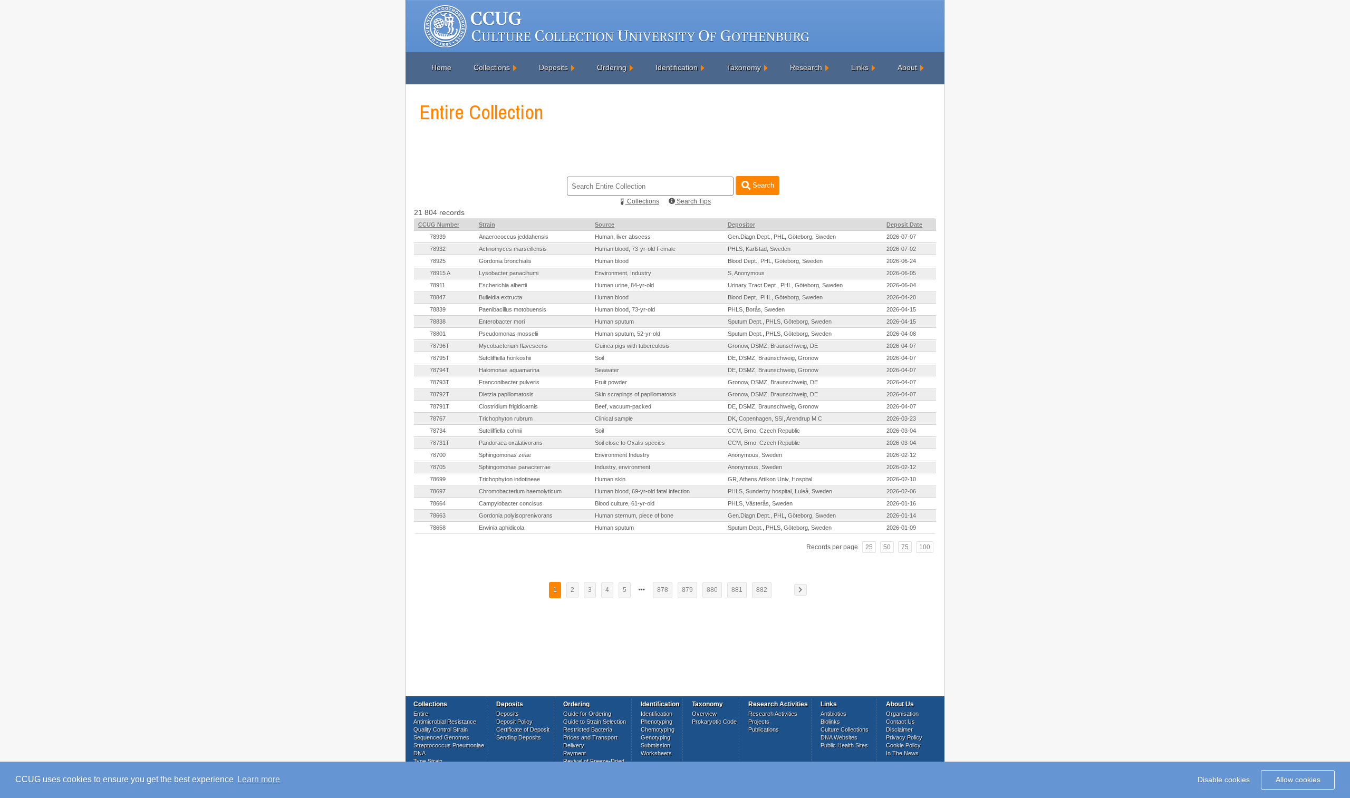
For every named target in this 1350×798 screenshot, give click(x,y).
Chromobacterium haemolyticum (520, 491)
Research (806, 67)
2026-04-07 (901, 346)
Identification (676, 67)
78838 (438, 321)
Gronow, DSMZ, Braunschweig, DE (773, 346)
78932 (438, 249)
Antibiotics (833, 714)
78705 (438, 467)
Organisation (902, 714)
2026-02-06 (901, 491)
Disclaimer (899, 729)
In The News (902, 753)
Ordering (611, 67)
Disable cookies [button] (1224, 779)
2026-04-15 (901, 309)
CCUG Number (438, 224)
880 (712, 589)
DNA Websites (839, 737)
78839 (438, 309)
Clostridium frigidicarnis (508, 406)
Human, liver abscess (623, 236)
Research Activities (772, 714)
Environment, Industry (623, 273)
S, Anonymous (746, 273)
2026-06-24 (901, 261)
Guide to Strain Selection (594, 721)
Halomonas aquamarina (509, 370)
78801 (438, 333)
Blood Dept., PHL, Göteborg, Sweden (775, 261)
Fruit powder (611, 382)
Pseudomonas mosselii (508, 333)
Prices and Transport (590, 737)
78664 (438, 503)
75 (905, 547)
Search (762, 185)
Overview (704, 714)
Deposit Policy (514, 721)
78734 (438, 430)
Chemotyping (657, 729)
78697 (438, 491)
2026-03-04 (901, 430)
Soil (599, 358)
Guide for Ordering (587, 714)
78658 (438, 527)
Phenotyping (656, 721)
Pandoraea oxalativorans (511, 443)
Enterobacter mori (502, 321)
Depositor (741, 224)
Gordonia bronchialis (505, 261)
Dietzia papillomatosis (506, 394)
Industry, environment (622, 467)
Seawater (607, 370)
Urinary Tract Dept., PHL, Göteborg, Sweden (785, 285)
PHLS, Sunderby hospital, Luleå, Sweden (780, 491)
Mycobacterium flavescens (513, 346)
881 (736, 589)
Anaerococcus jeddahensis (513, 236)
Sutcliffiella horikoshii (505, 358)
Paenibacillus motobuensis (512, 309)
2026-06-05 (901, 273)
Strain (487, 224)
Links (860, 67)
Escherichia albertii (503, 285)
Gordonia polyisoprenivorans (516, 515)
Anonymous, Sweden (755, 455)
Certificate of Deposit (522, 729)
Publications (763, 729)
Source (604, 224)
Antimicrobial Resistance (444, 721)
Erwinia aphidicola (501, 527)
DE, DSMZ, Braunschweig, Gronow (773, 358)
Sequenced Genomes (441, 737)
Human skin (610, 479)
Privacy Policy (904, 737)
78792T (439, 394)
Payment (574, 753)
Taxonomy (744, 67)
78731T (439, 443)
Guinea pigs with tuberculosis (632, 346)
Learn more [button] (258, 779)
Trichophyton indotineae (509, 479)
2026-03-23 (901, 418)
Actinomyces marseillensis (513, 249)
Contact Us (900, 721)
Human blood (612, 261)
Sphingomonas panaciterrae (515, 467)
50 (887, 547)
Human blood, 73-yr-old (625, 309)
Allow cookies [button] (1298, 779)
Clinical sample (614, 418)
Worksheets (656, 753)
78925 (438, 261)
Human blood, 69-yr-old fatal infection (642, 491)
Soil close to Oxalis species (630, 443)
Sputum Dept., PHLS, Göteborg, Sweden (780, 321)
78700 (438, 455)
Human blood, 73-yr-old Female (635, 249)
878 (662, 589)
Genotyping (655, 737)
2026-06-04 (901, 285)
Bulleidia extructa (500, 297)
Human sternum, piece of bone (634, 515)
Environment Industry (622, 455)
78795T (439, 358)
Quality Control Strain (440, 729)
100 (924, 547)
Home (441, 67)
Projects (758, 721)
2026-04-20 (901, 297)
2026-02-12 (901, 455)
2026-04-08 (901, 333)
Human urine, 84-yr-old (624, 285)
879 (687, 589)
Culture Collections (845, 729)
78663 (438, 515)
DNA (419, 753)
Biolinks (830, 721)
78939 (438, 236)
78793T (439, 382)
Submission (655, 745)
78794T (439, 370)
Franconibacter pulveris (509, 382)
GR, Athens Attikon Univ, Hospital (770, 479)
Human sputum (614, 321)
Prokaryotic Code (714, 721)
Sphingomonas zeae (505, 455)
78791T (439, 406)
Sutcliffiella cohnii (500, 430)
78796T (439, 346)
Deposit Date (904, 224)
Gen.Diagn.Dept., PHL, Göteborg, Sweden (782, 236)
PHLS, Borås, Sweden (756, 309)
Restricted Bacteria (587, 729)
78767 (438, 418)
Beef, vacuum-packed (623, 406)
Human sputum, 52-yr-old (627, 333)
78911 (437, 285)
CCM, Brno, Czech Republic (764, 430)
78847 (438, 297)
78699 (438, 479)
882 (761, 589)
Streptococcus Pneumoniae (448, 745)
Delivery (573, 745)
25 (869, 547)
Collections (492, 67)
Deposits (553, 67)
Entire (420, 714)
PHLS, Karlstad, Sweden (759, 249)
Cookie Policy (903, 745)
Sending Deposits (518, 737)
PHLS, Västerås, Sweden (760, 503)
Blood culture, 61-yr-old (624, 503)
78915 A (440, 273)
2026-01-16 (901, 503)
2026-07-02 (901, 249)
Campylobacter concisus (511, 503)
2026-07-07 (901, 236)
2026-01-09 (901, 527)
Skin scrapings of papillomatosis (636, 394)
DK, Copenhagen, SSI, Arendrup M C (775, 418)
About (907, 67)
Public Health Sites (844, 745)
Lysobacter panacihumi (508, 273)
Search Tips (693, 201)
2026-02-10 (901, 479)
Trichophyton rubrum (506, 418)
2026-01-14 (901, 515)
